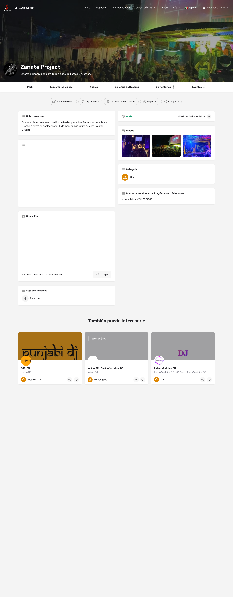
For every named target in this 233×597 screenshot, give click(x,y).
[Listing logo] (10, 70)
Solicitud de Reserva (127, 86)
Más (175, 7)
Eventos (197, 86)
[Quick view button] (69, 379)
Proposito (100, 7)
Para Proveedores (120, 7)
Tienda (164, 7)
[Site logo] (7, 7)
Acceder (211, 7)
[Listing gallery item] (136, 146)
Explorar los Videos (61, 86)
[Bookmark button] (76, 379)
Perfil (30, 86)
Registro (223, 7)
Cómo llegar (102, 274)
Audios (94, 86)
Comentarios (165, 86)
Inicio (87, 7)
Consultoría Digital (145, 7)
